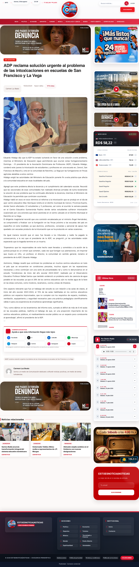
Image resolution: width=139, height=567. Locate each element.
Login (133, 3)
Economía (33, 21)
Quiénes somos (61, 558)
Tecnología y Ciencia (73, 21)
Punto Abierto (96, 21)
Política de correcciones (110, 558)
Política (24, 21)
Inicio (16, 21)
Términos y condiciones (93, 558)
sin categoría (10, 60)
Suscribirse (127, 9)
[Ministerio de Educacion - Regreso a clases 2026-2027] (116, 45)
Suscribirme (116, 492)
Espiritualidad (109, 21)
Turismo (52, 21)
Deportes (43, 21)
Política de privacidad (76, 558)
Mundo (85, 21)
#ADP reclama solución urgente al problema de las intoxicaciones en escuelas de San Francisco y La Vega (39, 359)
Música (60, 21)
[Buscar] (126, 3)
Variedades (120, 21)
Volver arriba (127, 558)
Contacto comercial (73, 564)
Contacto (112, 531)
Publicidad (62, 564)
